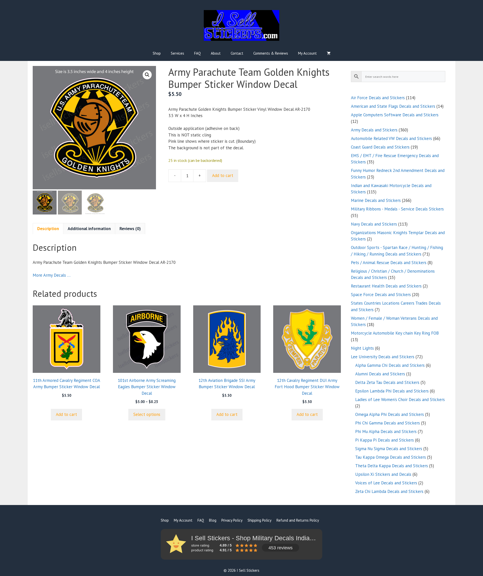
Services (177, 53)
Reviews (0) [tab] (130, 228)
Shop (157, 53)
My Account (307, 53)
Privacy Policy (232, 520)
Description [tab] (48, 228)
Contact (237, 53)
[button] (147, 74)
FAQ (197, 53)
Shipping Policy (259, 520)
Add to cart (222, 175)
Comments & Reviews (270, 53)
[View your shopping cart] (329, 53)
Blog (212, 520)
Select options (146, 414)
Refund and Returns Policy (297, 520)
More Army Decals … (51, 275)
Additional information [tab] (89, 228)
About (216, 53)
